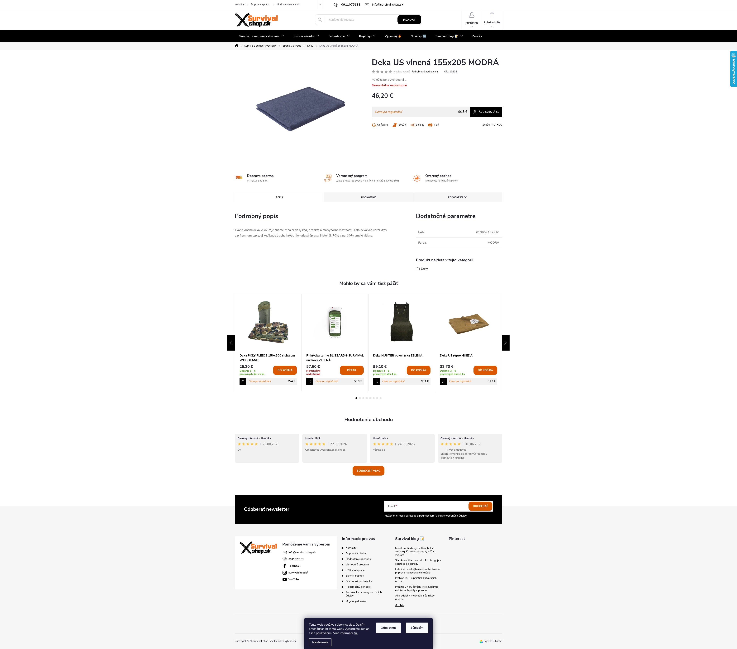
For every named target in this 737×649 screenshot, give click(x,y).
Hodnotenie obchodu (288, 4)
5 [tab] (370, 398)
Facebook (294, 566)
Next (506, 343)
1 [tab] (356, 398)
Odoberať (480, 506)
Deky (424, 269)
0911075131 (296, 559)
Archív (399, 605)
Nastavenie (320, 642)
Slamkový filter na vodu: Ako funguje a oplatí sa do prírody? (418, 562)
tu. (356, 633)
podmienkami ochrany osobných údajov (443, 516)
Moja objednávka (356, 601)
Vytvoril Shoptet (493, 641)
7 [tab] (377, 398)
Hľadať (409, 20)
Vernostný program (357, 564)
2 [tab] (360, 398)
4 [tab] (367, 398)
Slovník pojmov (355, 576)
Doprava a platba (260, 4)
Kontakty (240, 4)
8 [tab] (381, 398)
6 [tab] (374, 398)
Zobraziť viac (368, 471)
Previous (231, 343)
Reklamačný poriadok (358, 587)
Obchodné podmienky (359, 581)
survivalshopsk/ (298, 572)
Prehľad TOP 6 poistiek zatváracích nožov (416, 579)
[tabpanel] (268, 342)
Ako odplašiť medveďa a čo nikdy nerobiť (415, 597)
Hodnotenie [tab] (368, 197)
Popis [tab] (279, 197)
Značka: (492, 125)
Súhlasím (417, 628)
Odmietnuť (388, 628)
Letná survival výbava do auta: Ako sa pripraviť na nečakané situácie (417, 570)
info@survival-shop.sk (302, 552)
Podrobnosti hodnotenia (424, 71)
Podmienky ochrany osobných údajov (364, 594)
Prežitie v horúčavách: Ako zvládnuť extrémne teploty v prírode (416, 588)
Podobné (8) (455, 197)
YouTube (293, 579)
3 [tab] (363, 398)
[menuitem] (262, 36)
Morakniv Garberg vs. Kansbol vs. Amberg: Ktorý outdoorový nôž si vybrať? (415, 551)
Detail (352, 370)
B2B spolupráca (355, 570)
